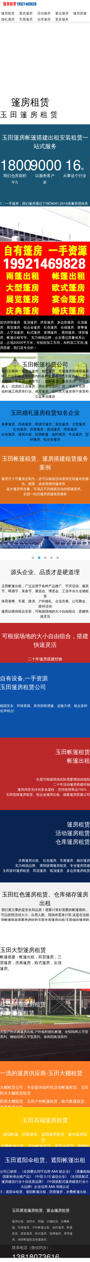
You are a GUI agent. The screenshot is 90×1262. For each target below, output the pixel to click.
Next (83, 530)
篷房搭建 (80, 13)
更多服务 (62, 19)
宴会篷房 (62, 13)
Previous (7, 530)
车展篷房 (26, 19)
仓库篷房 (44, 19)
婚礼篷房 (8, 19)
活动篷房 (44, 13)
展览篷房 (26, 13)
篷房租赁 (8, 13)
